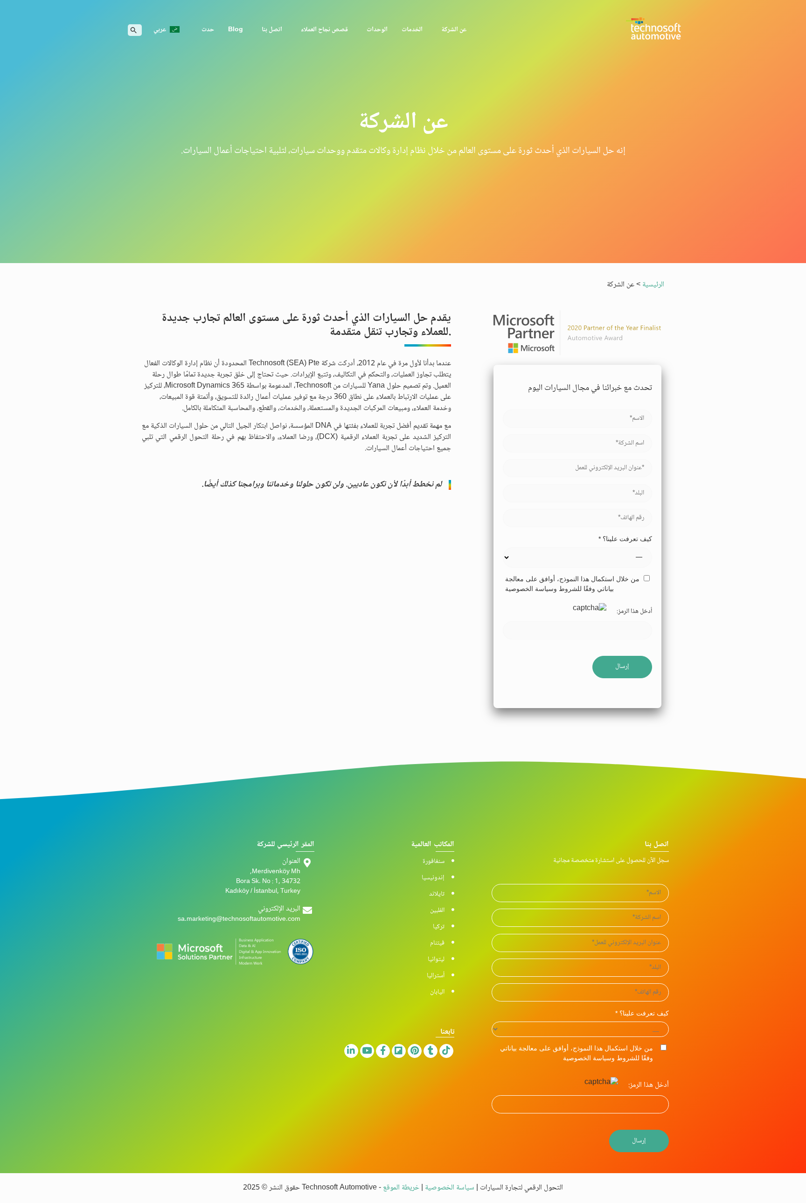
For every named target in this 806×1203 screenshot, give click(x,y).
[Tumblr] (430, 1051)
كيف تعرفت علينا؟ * (625, 538)
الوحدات (377, 29)
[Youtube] (367, 1051)
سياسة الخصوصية (448, 1188)
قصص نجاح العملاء (324, 29)
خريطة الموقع (402, 1188)
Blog (235, 29)
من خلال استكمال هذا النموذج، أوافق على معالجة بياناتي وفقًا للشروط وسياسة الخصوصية (572, 583)
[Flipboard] (399, 1051)
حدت (208, 29)
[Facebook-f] (383, 1051)
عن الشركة (453, 29)
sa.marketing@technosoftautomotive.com (239, 920)
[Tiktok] (446, 1051)
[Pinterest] (415, 1051)
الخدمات (412, 29)
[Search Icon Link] (133, 30)
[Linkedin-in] (351, 1051)
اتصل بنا (272, 29)
